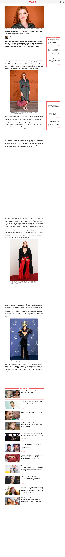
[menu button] (63, 2)
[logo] (32, 1)
